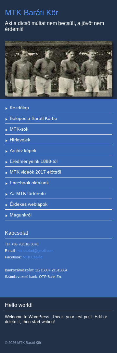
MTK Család (32, 257)
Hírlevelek (20, 139)
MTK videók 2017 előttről (35, 172)
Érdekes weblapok (28, 204)
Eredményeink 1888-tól (34, 161)
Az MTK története (28, 193)
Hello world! (18, 305)
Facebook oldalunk (29, 182)
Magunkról (21, 214)
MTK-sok (19, 129)
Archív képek (23, 150)
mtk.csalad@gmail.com (35, 251)
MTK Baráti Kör (31, 12)
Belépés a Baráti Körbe (33, 118)
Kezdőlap (19, 107)
